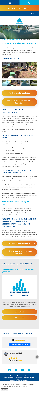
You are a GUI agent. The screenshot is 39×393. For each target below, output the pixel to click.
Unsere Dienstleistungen (14, 39)
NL (34, 13)
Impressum (12, 380)
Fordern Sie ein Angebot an (18, 8)
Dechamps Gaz (5, 39)
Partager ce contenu (29, 370)
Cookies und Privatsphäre (22, 380)
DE (37, 13)
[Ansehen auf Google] (6, 354)
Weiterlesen (19, 318)
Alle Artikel (19, 312)
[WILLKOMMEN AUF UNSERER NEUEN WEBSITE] (19, 288)
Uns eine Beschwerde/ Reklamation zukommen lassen (19, 375)
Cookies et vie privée (21, 386)
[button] (2, 356)
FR (31, 13)
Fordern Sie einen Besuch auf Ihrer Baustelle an (19, 102)
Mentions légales (11, 386)
